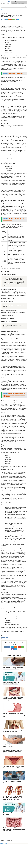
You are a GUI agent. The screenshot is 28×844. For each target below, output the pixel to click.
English (2, 9)
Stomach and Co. (6, 2)
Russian (1, 843)
